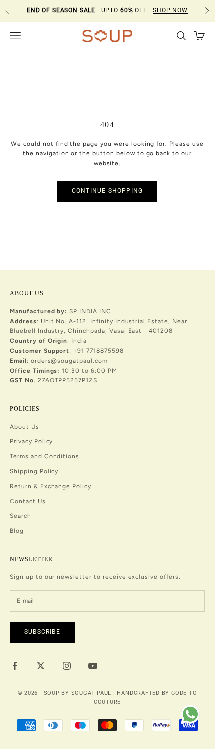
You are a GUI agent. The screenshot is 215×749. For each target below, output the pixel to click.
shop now (170, 10)
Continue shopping (107, 190)
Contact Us (28, 501)
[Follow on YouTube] (93, 666)
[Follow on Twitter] (41, 666)
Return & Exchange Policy (51, 486)
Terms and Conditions (45, 456)
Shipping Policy (34, 471)
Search (21, 515)
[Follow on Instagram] (67, 666)
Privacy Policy (31, 441)
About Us (25, 426)
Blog (17, 530)
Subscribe (42, 631)
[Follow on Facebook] (15, 666)
